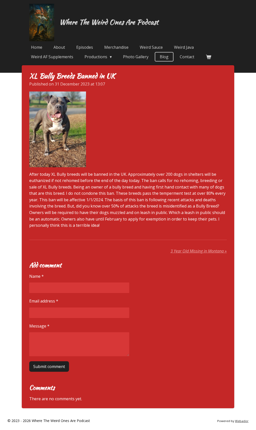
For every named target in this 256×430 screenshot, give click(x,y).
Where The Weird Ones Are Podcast (108, 22)
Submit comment (49, 366)
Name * (36, 276)
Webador (241, 421)
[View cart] (208, 57)
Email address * (43, 301)
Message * (39, 326)
